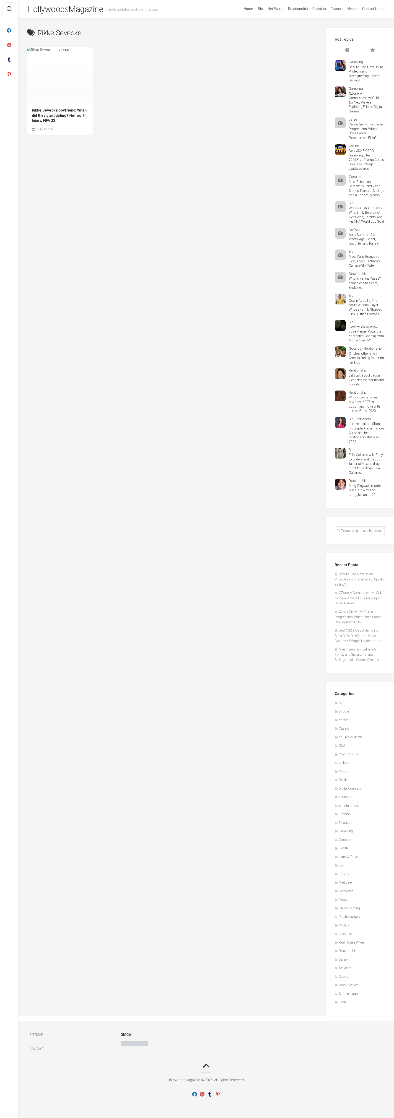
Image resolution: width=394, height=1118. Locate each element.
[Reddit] (9, 45)
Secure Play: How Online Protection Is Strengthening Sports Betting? (359, 579)
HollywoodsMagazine (65, 9)
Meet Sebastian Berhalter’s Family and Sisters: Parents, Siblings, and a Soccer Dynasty (357, 654)
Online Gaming (349, 908)
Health (352, 9)
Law (342, 865)
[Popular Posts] (372, 50)
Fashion (345, 814)
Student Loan (348, 994)
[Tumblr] (9, 59)
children (344, 762)
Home (248, 9)
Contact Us (370, 9)
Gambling (356, 62)
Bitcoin (344, 711)
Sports (344, 976)
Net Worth (275, 9)
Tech (342, 1002)
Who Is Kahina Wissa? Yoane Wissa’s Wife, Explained (365, 283)
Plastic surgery (349, 916)
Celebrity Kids (348, 754)
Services (345, 968)
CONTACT (37, 1049)
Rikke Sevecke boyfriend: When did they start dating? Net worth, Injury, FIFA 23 (59, 115)
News (343, 899)
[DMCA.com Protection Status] (134, 1045)
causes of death (350, 737)
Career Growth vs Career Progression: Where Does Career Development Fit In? (358, 617)
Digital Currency (350, 788)
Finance (336, 9)
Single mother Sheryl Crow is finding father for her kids (366, 358)
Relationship (298, 9)
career (353, 119)
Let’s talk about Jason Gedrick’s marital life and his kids (366, 380)
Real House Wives (352, 942)
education (346, 797)
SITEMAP (36, 1035)
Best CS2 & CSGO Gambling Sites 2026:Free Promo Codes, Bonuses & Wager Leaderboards (367, 159)
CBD (342, 745)
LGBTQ (344, 874)
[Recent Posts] (347, 50)
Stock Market (348, 985)
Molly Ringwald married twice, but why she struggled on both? (365, 490)
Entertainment (349, 805)
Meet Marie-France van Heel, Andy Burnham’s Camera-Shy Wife (365, 261)
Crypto (343, 771)
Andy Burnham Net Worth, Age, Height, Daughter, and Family (364, 239)
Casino (354, 146)
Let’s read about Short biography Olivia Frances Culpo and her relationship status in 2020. (366, 432)
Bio (260, 9)
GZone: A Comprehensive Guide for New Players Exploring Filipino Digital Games (366, 102)
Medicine (345, 882)
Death (343, 780)
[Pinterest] (9, 74)
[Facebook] (9, 30)
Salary (343, 959)
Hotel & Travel (348, 857)
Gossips (319, 9)
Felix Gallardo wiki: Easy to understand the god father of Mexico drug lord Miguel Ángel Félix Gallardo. (366, 463)
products (345, 934)
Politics (344, 925)
